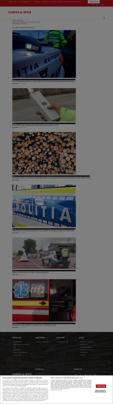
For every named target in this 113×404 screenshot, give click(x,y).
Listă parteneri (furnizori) (57, 389)
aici (3, 396)
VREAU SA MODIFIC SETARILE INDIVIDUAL (100, 391)
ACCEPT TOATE (101, 386)
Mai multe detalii (22, 385)
